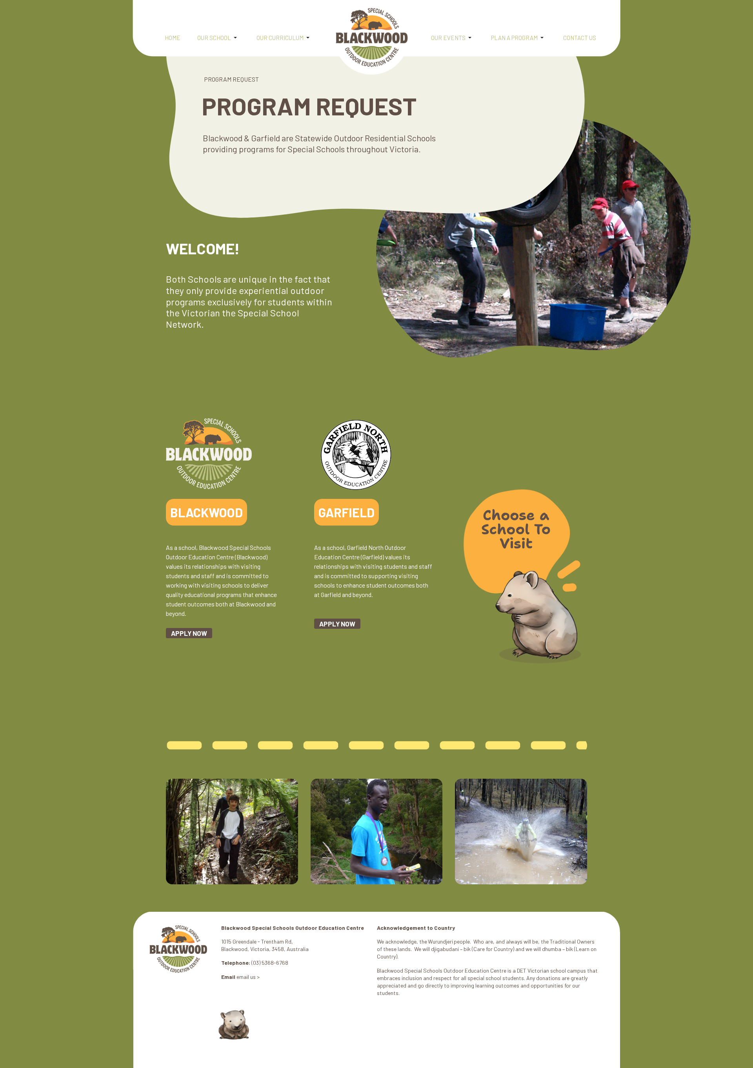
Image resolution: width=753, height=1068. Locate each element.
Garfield (346, 512)
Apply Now (189, 633)
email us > (248, 976)
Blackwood (206, 512)
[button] (220, 38)
